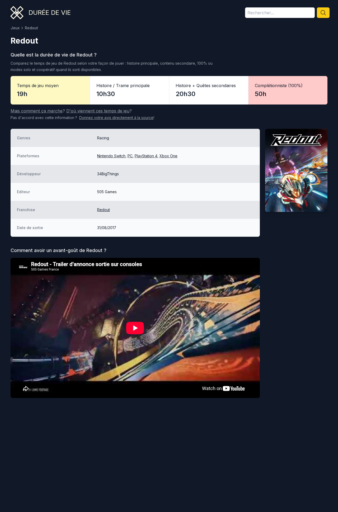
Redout (103, 209)
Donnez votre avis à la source (116, 117)
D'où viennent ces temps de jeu (97, 110)
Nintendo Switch (111, 156)
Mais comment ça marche (37, 110)
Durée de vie (50, 12)
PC (130, 156)
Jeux (15, 28)
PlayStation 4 (146, 156)
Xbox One (168, 156)
